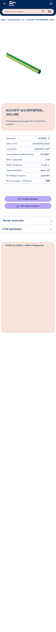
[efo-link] (48, 180)
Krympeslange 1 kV (16, 20)
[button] (28, 220)
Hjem (3, 20)
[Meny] (4, 3)
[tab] (25, 245)
